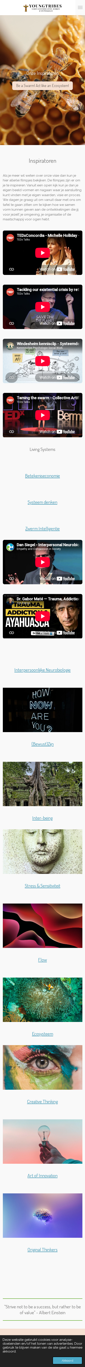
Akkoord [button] (67, 1360)
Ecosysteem (42, 1033)
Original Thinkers (42, 1249)
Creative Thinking (42, 1101)
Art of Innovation (42, 1175)
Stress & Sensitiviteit (42, 885)
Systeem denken (42, 502)
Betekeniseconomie (42, 475)
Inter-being (42, 818)
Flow (42, 959)
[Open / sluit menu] (80, 7)
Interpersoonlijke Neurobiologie (42, 670)
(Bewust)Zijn (42, 744)
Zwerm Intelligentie (42, 528)
